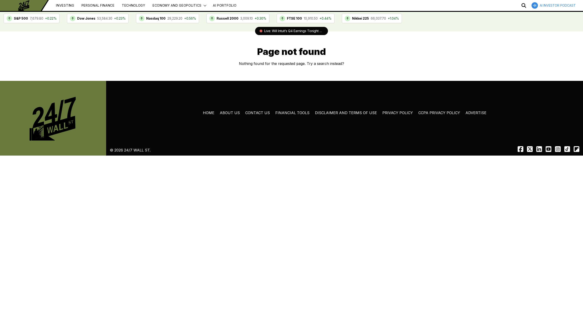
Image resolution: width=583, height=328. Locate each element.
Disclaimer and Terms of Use (346, 112)
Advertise (475, 112)
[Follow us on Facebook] (520, 149)
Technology (133, 5)
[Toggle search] (524, 5)
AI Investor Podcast (558, 5)
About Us (230, 112)
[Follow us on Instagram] (558, 149)
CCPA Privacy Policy (439, 112)
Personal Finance (98, 5)
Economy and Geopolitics (177, 5)
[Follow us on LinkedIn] (539, 149)
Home (208, 112)
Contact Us (257, 112)
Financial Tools (292, 112)
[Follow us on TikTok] (567, 149)
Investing (65, 5)
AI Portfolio (224, 5)
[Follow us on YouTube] (548, 149)
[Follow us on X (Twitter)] (530, 149)
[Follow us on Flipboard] (576, 149)
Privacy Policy (397, 112)
